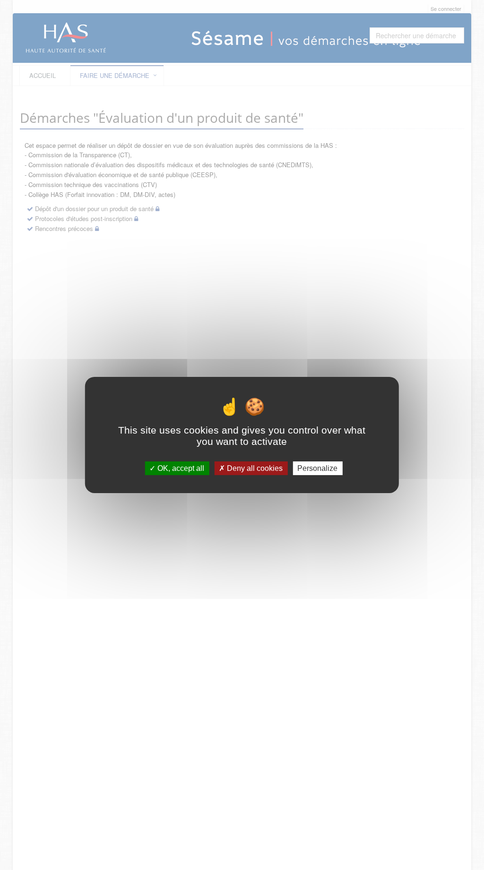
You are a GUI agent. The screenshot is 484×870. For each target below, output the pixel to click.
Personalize (317, 468)
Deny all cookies (254, 468)
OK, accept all (180, 468)
